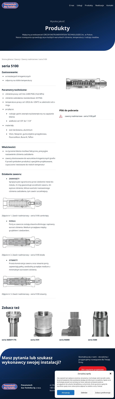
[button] (110, 373)
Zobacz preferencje (102, 392)
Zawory (17, 59)
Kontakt (109, 5)
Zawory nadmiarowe (30, 59)
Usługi (79, 5)
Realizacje (99, 5)
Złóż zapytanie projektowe (92, 369)
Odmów (84, 392)
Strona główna (7, 59)
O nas (71, 5)
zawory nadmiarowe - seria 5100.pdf (80, 116)
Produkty (89, 5)
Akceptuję (66, 392)
